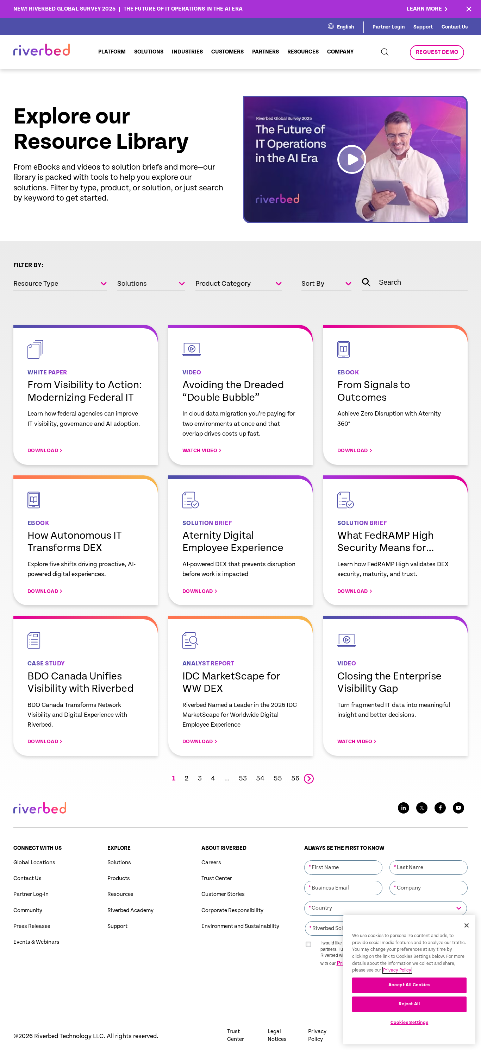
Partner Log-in (31, 894)
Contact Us (455, 27)
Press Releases (31, 926)
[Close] (466, 925)
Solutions (119, 862)
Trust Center (216, 878)
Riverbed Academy (130, 910)
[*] (343, 859)
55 (278, 778)
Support (423, 27)
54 (260, 778)
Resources (120, 894)
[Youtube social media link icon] (458, 808)
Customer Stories (223, 894)
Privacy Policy (317, 1035)
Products (118, 878)
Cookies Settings (410, 1022)
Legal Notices (277, 1035)
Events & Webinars (36, 942)
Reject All (409, 1004)
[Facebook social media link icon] (440, 808)
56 (295, 778)
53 (243, 778)
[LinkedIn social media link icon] (403, 808)
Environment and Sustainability (240, 926)
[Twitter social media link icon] (421, 808)
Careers (211, 862)
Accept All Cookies (409, 985)
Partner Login (389, 27)
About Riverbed (223, 848)
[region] (409, 979)
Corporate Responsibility (232, 910)
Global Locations (34, 862)
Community (27, 910)
